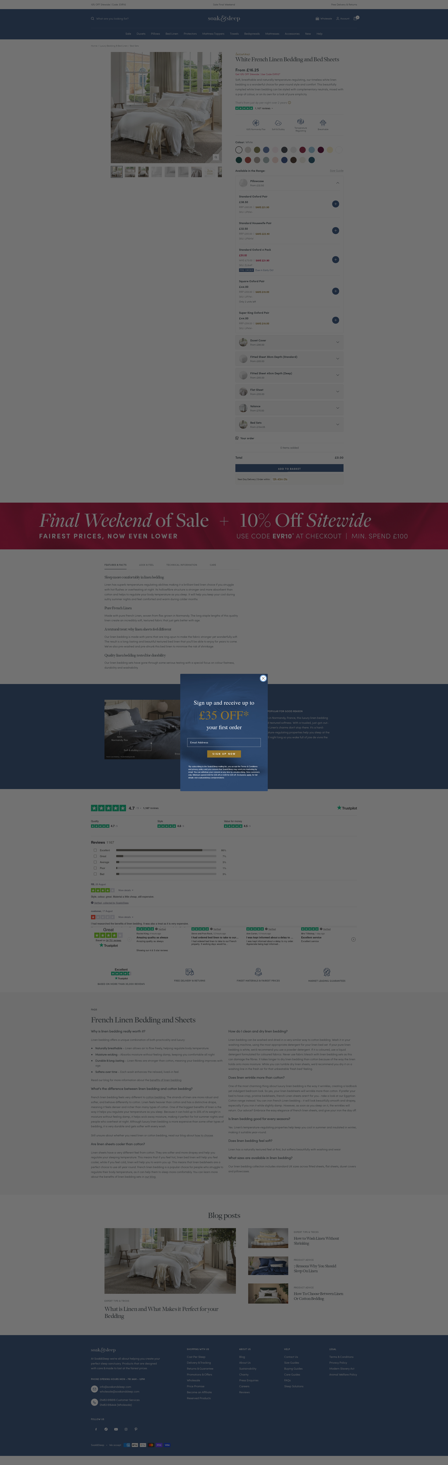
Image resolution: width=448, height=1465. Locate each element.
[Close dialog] (263, 678)
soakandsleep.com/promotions (211, 778)
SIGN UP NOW (224, 754)
